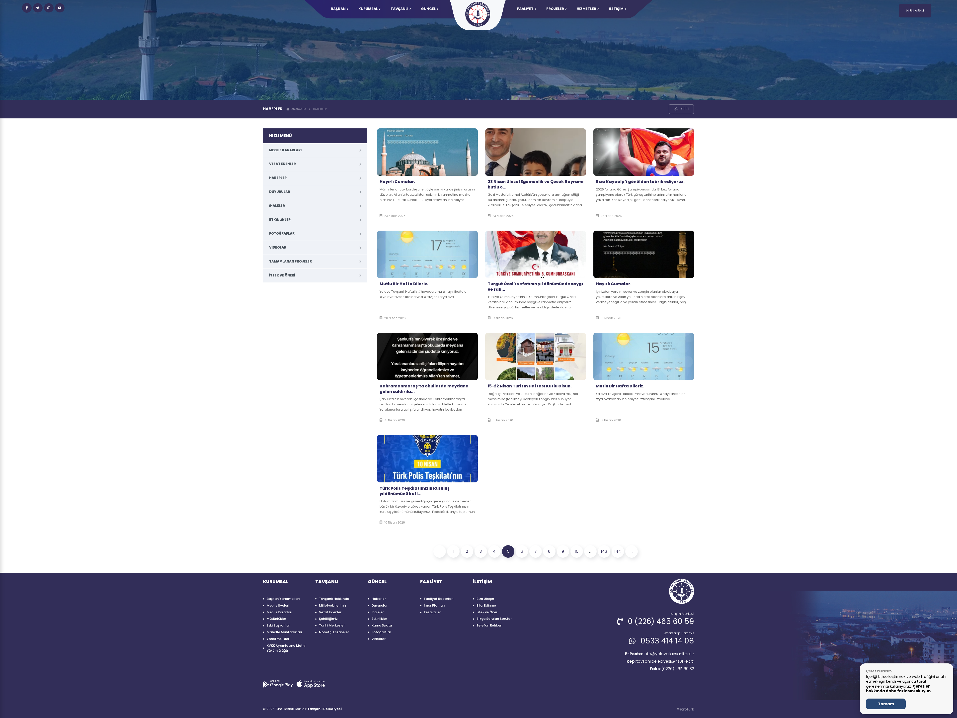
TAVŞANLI (399, 8)
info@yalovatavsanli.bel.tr (659, 654)
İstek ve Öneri (282, 275)
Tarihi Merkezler (332, 625)
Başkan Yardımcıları (283, 598)
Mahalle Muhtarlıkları (284, 632)
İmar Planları (434, 605)
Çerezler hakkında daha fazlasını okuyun (898, 689)
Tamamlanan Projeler (290, 261)
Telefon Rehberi (489, 625)
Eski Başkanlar (278, 625)
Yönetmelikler (278, 638)
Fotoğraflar (282, 233)
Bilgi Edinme (486, 605)
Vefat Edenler (282, 164)
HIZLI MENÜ (915, 10)
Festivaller (432, 612)
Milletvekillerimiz (332, 605)
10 (576, 551)
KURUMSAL (368, 8)
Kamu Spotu (382, 625)
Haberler (320, 109)
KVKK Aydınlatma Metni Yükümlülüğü (286, 648)
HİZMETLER (586, 8)
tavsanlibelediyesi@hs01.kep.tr (660, 661)
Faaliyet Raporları (439, 598)
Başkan (338, 8)
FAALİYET (525, 8)
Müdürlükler (276, 618)
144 (617, 551)
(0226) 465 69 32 (672, 669)
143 (604, 551)
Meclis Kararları (285, 150)
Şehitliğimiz (328, 618)
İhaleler (277, 205)
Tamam (886, 704)
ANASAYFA (298, 109)
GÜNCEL (428, 8)
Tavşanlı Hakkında (334, 598)
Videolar (277, 247)
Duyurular (279, 191)
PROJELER (555, 8)
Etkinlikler (280, 219)
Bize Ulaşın (485, 598)
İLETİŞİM (616, 8)
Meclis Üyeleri (278, 605)
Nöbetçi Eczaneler (334, 632)
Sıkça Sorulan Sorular (494, 618)
